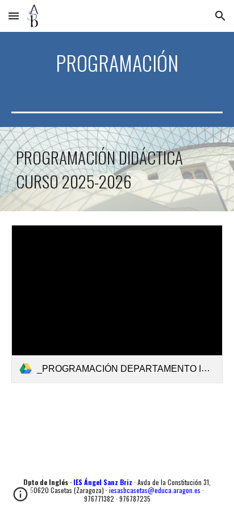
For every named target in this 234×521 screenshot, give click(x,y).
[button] (13, 15)
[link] (117, 304)
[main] (117, 63)
